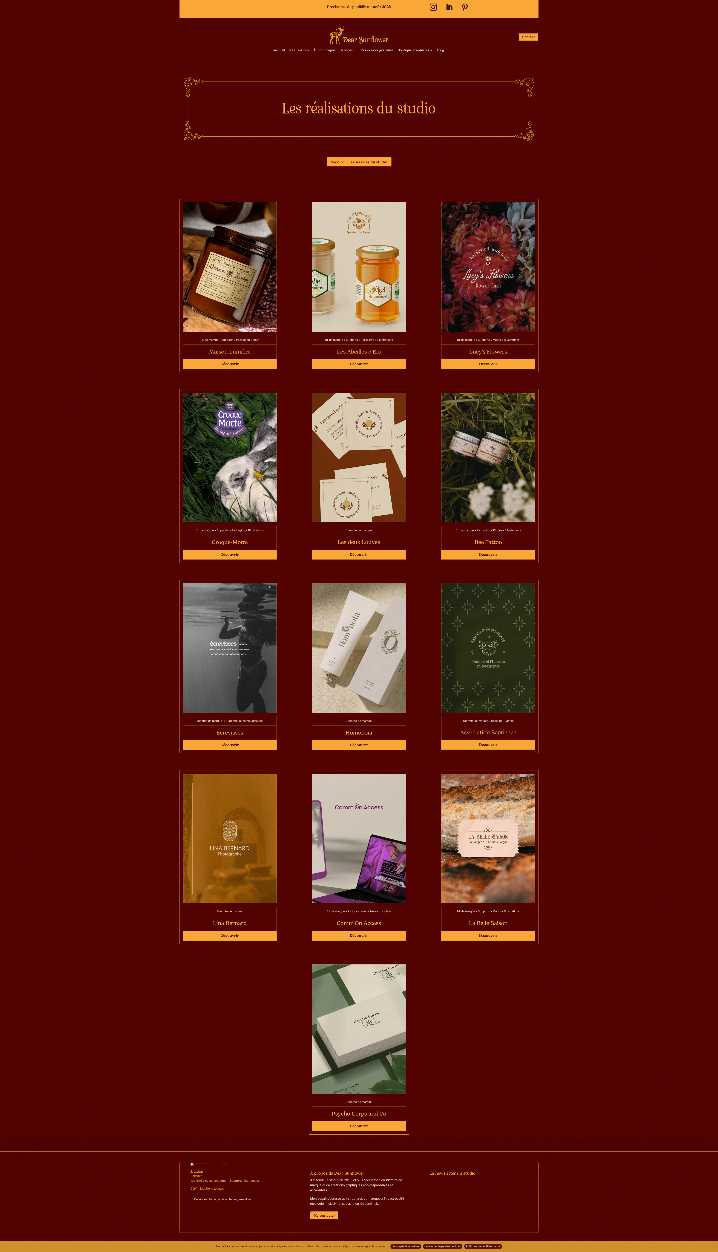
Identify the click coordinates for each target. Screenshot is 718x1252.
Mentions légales (212, 1188)
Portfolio (196, 1176)
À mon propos (325, 50)
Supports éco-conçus (245, 1180)
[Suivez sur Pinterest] (465, 7)
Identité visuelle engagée (208, 1180)
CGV (194, 1188)
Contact (528, 37)
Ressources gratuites (377, 50)
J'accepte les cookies (405, 1246)
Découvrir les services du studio (359, 162)
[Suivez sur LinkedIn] (449, 7)
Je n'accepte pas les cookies (443, 1246)
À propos (197, 1171)
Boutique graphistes (413, 50)
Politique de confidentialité (483, 1246)
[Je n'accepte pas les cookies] (713, 1246)
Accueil (279, 50)
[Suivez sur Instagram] (433, 7)
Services (346, 50)
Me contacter (324, 1215)
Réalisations (299, 50)
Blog (440, 50)
